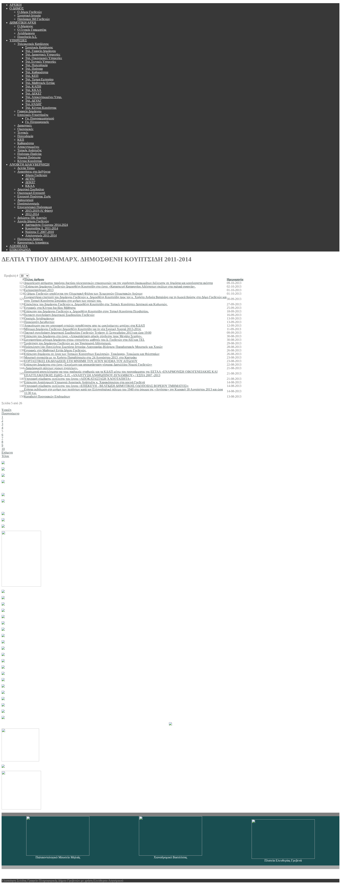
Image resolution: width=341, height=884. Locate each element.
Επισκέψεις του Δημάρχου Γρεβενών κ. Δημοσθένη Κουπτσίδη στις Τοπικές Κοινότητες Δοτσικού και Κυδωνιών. (96, 304)
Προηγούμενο (10, 413)
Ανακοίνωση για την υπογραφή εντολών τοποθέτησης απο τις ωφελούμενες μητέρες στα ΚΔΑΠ (84, 325)
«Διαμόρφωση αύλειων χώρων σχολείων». (51, 368)
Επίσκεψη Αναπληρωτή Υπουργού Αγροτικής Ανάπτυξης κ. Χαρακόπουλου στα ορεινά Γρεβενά (84, 382)
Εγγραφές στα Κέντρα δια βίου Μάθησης (50, 307)
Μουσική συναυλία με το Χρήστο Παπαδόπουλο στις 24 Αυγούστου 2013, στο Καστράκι (80, 357)
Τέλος (5, 456)
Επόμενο (7, 452)
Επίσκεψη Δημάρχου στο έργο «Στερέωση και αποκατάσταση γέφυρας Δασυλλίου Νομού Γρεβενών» (88, 364)
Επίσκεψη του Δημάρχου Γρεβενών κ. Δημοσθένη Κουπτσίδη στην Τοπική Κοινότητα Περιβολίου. (86, 311)
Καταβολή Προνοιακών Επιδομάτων (47, 396)
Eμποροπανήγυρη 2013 (38, 290)
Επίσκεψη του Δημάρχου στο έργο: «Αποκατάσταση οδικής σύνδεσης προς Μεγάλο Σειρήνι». (83, 336)
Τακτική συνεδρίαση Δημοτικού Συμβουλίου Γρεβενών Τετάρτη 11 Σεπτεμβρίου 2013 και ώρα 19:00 (87, 332)
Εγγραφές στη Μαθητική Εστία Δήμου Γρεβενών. (55, 350)
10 (3, 449)
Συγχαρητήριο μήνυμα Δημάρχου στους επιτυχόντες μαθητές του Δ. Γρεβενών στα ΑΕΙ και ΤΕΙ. (84, 339)
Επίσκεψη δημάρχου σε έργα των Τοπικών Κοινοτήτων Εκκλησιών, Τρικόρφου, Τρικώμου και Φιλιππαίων (91, 354)
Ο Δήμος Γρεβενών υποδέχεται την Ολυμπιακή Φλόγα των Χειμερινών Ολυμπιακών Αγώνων (83, 293)
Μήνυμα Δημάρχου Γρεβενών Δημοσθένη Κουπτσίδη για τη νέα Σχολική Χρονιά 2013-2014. (82, 329)
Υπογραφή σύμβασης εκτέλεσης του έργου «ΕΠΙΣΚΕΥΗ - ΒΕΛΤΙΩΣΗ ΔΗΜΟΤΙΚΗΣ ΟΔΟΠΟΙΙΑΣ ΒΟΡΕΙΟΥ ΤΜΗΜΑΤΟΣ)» (106, 386)
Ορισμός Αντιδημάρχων (39, 318)
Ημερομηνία (235, 279)
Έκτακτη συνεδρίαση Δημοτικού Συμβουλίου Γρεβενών (59, 315)
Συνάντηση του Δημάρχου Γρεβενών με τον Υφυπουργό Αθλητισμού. (67, 343)
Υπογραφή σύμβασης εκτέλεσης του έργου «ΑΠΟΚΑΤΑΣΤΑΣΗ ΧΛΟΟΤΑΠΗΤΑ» (77, 378)
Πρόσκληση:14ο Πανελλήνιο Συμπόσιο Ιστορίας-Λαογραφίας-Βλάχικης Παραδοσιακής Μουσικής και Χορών (93, 346)
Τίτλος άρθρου (34, 279)
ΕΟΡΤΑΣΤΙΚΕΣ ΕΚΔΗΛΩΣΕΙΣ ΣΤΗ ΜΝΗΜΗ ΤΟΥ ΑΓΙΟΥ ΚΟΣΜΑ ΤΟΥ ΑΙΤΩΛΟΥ (81, 361)
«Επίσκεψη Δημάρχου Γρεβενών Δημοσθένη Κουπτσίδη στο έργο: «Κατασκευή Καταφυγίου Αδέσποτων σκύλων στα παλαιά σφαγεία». (110, 286)
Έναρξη (6, 410)
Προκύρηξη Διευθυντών (39, 322)
